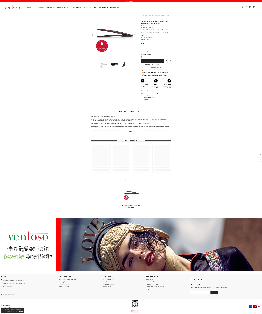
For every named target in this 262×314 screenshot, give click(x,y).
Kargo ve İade (135, 111)
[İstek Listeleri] (250, 7)
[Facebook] (191, 279)
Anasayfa (143, 14)
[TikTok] (198, 279)
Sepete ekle (152, 61)
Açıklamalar (123, 111)
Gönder (214, 292)
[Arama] (243, 7)
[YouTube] (202, 279)
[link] (100, 167)
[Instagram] (194, 279)
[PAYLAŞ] (170, 61)
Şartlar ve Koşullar (155, 64)
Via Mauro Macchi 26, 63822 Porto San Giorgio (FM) (14, 283)
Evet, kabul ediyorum (147, 64)
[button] (92, 35)
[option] (114, 35)
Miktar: (142, 49)
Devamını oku (131, 131)
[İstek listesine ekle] (167, 61)
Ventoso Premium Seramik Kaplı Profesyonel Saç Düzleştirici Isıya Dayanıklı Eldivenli (131, 204)
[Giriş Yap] (246, 7)
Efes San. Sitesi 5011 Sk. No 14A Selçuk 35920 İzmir (13, 280)
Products (149, 14)
